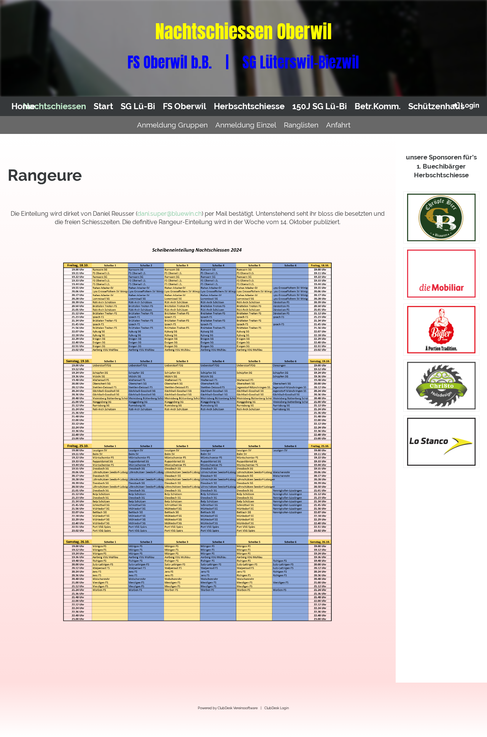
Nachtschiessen (54, 106)
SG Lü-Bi (138, 106)
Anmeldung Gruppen (172, 125)
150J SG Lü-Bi (319, 106)
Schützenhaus (436, 106)
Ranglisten (301, 125)
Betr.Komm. (378, 106)
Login (470, 105)
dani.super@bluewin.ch (169, 213)
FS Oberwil (184, 106)
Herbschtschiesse (249, 106)
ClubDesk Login (276, 708)
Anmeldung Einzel (245, 125)
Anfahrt (338, 125)
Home (23, 106)
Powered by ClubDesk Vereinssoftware (228, 708)
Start (103, 106)
